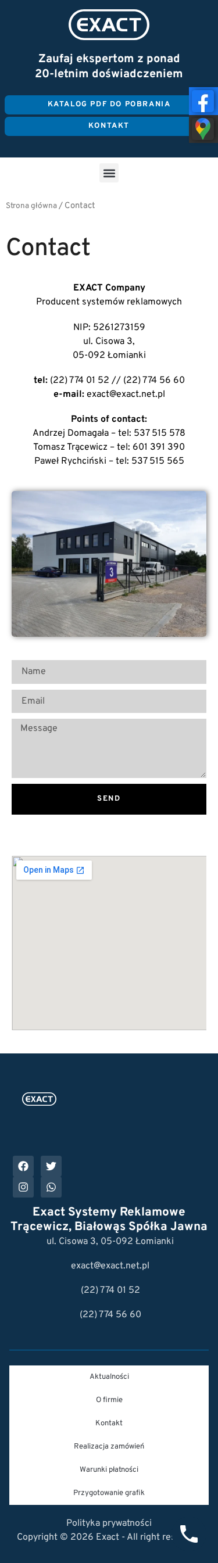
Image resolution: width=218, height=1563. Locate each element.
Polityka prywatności (109, 1523)
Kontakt (109, 1423)
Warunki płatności (109, 1470)
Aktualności (109, 1377)
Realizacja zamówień (109, 1446)
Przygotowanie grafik (109, 1493)
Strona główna (31, 206)
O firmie (109, 1400)
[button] (109, 172)
